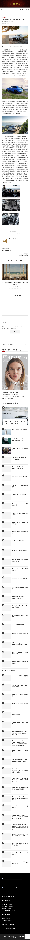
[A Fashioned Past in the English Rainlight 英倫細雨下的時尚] (6, 762)
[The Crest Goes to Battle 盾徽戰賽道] (6, 488)
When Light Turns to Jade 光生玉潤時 (20, 513)
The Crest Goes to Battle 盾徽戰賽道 (20, 486)
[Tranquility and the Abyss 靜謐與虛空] (6, 808)
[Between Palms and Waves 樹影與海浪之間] (6, 654)
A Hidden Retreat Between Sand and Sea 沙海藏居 (15, 283)
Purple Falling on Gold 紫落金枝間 (20, 532)
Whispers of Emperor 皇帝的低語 (20, 695)
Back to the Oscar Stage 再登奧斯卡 (20, 751)
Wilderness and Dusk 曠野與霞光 (20, 723)
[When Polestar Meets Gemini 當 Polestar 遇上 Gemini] (15, 416)
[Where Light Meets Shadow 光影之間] (6, 664)
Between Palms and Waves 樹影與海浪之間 (20, 652)
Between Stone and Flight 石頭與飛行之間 (20, 862)
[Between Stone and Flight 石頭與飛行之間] (6, 864)
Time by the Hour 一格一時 (19, 494)
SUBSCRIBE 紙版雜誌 (7, 920)
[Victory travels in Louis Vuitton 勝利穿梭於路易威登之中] (6, 790)
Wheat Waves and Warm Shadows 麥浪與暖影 (18, 597)
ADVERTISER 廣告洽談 (7, 906)
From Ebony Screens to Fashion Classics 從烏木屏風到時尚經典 (20, 798)
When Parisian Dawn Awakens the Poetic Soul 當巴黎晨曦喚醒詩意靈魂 (20, 779)
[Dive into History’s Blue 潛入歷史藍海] (6, 571)
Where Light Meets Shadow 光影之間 (20, 662)
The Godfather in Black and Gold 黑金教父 (19, 458)
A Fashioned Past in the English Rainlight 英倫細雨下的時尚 (20, 760)
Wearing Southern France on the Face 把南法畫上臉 (19, 467)
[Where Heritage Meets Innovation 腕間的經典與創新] (6, 645)
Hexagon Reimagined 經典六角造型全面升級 (20, 560)
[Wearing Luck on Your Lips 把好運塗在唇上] (6, 506)
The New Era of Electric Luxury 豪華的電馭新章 (20, 713)
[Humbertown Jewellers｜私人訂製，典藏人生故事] (6, 846)
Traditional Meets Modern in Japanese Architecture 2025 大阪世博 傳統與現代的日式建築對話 (20, 827)
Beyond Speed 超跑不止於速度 (20, 633)
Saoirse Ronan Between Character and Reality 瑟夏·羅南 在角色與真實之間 (20, 817)
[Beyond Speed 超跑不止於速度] (6, 636)
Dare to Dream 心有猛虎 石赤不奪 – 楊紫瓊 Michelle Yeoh (20, 834)
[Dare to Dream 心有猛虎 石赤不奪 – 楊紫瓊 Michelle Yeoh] (6, 836)
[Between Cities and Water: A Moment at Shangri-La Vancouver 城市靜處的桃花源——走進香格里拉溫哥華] (6, 743)
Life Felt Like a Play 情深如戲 (19, 476)
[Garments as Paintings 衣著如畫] (6, 678)
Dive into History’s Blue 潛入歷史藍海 (20, 569)
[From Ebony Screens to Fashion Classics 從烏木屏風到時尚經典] (6, 799)
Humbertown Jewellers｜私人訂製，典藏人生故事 (20, 844)
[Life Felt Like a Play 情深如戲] (6, 478)
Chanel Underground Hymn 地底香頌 (20, 523)
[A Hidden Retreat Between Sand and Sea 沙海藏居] (15, 272)
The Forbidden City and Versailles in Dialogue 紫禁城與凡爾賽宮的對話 (20, 770)
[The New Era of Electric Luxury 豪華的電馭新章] (6, 715)
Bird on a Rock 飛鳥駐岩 (18, 541)
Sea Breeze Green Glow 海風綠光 (20, 588)
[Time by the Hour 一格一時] (6, 497)
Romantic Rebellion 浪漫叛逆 (19, 578)
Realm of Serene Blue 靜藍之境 (20, 703)
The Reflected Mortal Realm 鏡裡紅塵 (20, 853)
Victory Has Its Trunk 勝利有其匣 (20, 449)
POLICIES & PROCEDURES (8, 910)
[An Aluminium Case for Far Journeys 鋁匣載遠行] (6, 441)
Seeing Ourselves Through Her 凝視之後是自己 (20, 606)
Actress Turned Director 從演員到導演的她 (19, 685)
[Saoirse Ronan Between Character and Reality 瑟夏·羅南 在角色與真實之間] (6, 818)
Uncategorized (4, 17)
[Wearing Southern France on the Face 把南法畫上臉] (6, 469)
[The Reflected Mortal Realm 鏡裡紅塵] (6, 855)
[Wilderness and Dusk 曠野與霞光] (6, 725)
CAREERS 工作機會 (6, 908)
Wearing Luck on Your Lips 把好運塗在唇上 (20, 504)
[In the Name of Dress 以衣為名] (6, 553)
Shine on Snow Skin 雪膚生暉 (19, 429)
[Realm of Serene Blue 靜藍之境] (6, 706)
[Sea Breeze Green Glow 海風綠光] (6, 590)
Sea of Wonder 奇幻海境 (18, 624)
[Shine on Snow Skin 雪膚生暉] (6, 432)
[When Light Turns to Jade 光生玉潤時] (6, 515)
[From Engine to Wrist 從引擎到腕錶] (6, 617)
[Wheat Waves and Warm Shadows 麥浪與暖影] (6, 599)
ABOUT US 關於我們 (7, 904)
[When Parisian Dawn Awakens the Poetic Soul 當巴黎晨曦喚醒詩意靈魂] (6, 780)
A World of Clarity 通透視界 (8, 670)
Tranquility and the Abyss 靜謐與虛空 (20, 806)
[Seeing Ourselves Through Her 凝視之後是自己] (6, 608)
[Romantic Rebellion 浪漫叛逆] (6, 580)
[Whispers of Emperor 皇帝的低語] (6, 697)
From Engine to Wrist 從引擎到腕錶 (20, 615)
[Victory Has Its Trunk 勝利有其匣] (6, 451)
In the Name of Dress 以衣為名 (20, 550)
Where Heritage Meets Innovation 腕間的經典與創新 (19, 643)
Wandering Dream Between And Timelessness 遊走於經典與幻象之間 (20, 733)
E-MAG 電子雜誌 (6, 918)
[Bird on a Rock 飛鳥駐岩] (6, 543)
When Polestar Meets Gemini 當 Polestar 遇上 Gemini (15, 422)
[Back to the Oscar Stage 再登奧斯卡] (6, 753)
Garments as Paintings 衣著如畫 (20, 676)
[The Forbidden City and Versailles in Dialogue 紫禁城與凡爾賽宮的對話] (6, 771)
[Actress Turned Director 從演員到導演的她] (6, 687)
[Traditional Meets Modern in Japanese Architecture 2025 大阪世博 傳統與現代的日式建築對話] (6, 827)
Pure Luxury (10, 21)
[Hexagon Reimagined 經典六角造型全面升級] (6, 562)
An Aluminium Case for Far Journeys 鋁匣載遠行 (19, 439)
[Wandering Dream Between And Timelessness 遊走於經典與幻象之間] (6, 734)
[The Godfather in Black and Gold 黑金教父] (6, 460)
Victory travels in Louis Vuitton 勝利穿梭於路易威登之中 (20, 788)
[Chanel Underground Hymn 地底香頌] (6, 525)
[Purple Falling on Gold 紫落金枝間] (6, 534)
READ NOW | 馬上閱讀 (7, 398)
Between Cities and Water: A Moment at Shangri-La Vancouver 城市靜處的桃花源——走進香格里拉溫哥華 (19, 743)
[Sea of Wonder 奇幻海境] (6, 627)
